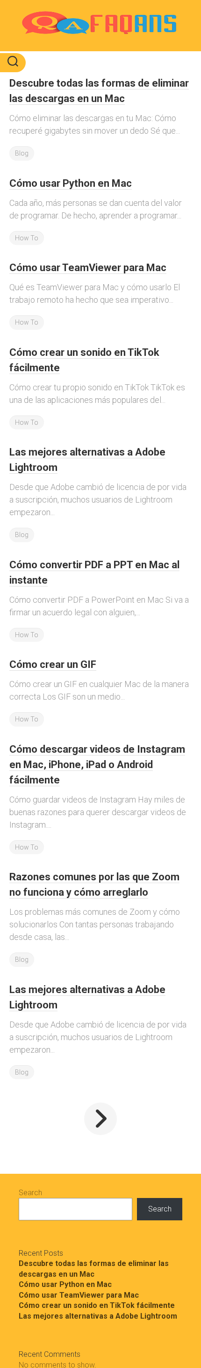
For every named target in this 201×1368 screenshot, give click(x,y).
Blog (22, 153)
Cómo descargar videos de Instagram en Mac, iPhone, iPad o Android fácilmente (97, 764)
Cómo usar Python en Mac (70, 183)
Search (30, 1192)
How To (26, 238)
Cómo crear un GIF (52, 664)
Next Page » (100, 1119)
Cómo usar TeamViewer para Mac (87, 267)
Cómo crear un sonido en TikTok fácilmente (97, 1305)
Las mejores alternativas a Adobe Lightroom (98, 1316)
